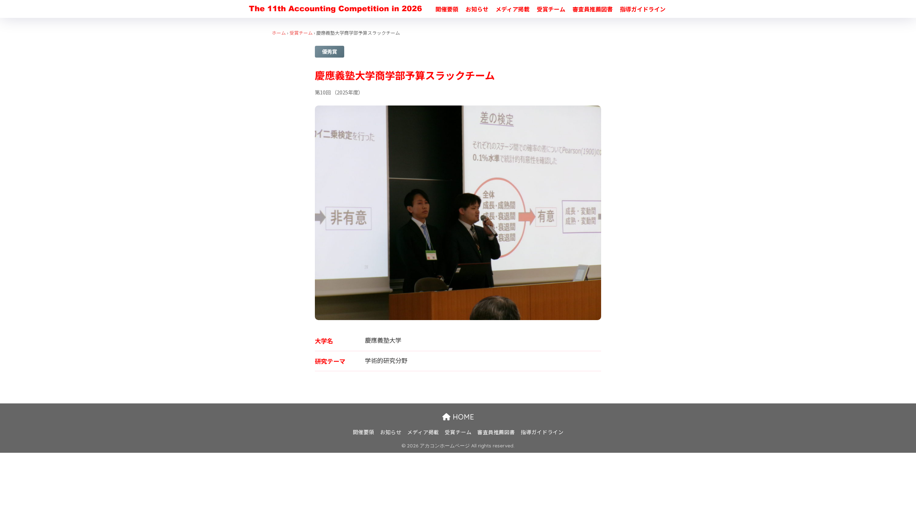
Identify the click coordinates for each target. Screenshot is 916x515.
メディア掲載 (513, 9)
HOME (462, 416)
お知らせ (477, 9)
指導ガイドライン (643, 9)
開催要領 (446, 9)
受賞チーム (551, 9)
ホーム (279, 32)
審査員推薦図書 (592, 9)
